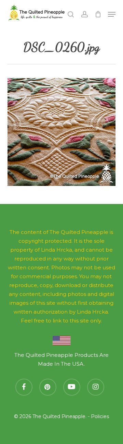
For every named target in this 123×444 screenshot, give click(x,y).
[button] (111, 14)
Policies (100, 416)
